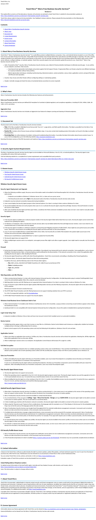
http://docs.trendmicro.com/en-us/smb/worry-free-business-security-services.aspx (24, 16)
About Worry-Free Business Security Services (16, 29)
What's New (7, 31)
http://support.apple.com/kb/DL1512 (15, 383)
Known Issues (8, 38)
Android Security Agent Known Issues (15, 177)
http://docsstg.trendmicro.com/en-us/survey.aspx (15, 20)
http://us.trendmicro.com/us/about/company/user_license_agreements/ (65, 509)
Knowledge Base (33, 293)
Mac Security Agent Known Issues (13, 174)
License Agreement (9, 45)
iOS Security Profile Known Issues (13, 179)
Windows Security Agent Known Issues (15, 172)
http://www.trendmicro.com (47, 456)
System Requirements (10, 36)
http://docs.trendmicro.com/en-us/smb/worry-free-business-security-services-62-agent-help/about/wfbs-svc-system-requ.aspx (37, 159)
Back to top (4, 86)
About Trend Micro (9, 43)
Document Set (8, 34)
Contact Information (10, 41)
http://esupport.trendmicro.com (45, 137)
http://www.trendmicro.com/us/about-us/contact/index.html (18, 467)
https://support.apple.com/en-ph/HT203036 (46, 438)
